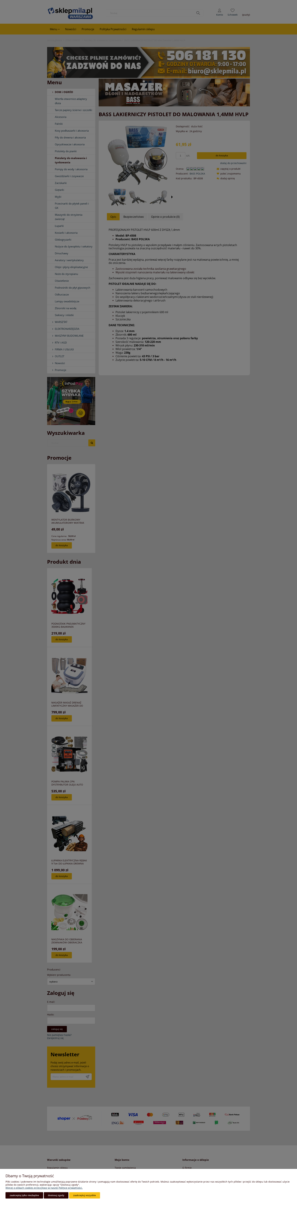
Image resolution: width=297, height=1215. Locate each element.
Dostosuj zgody (56, 1195)
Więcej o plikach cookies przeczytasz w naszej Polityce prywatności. (44, 1187)
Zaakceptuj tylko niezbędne (24, 1195)
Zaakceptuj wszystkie (84, 1195)
